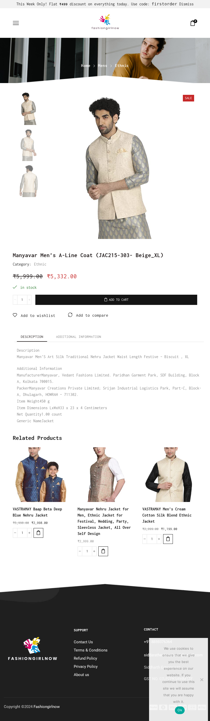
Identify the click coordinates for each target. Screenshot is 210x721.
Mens (102, 65)
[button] (38, 533)
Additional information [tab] (78, 337)
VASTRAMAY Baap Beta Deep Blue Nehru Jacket (37, 512)
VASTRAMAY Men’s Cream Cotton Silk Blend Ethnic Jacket (167, 515)
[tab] (32, 336)
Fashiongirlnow (47, 706)
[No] (201, 679)
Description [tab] (32, 337)
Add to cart (119, 300)
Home (85, 65)
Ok (179, 710)
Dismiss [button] (186, 4)
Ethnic (122, 65)
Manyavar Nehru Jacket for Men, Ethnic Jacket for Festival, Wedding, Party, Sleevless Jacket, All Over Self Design (104, 521)
